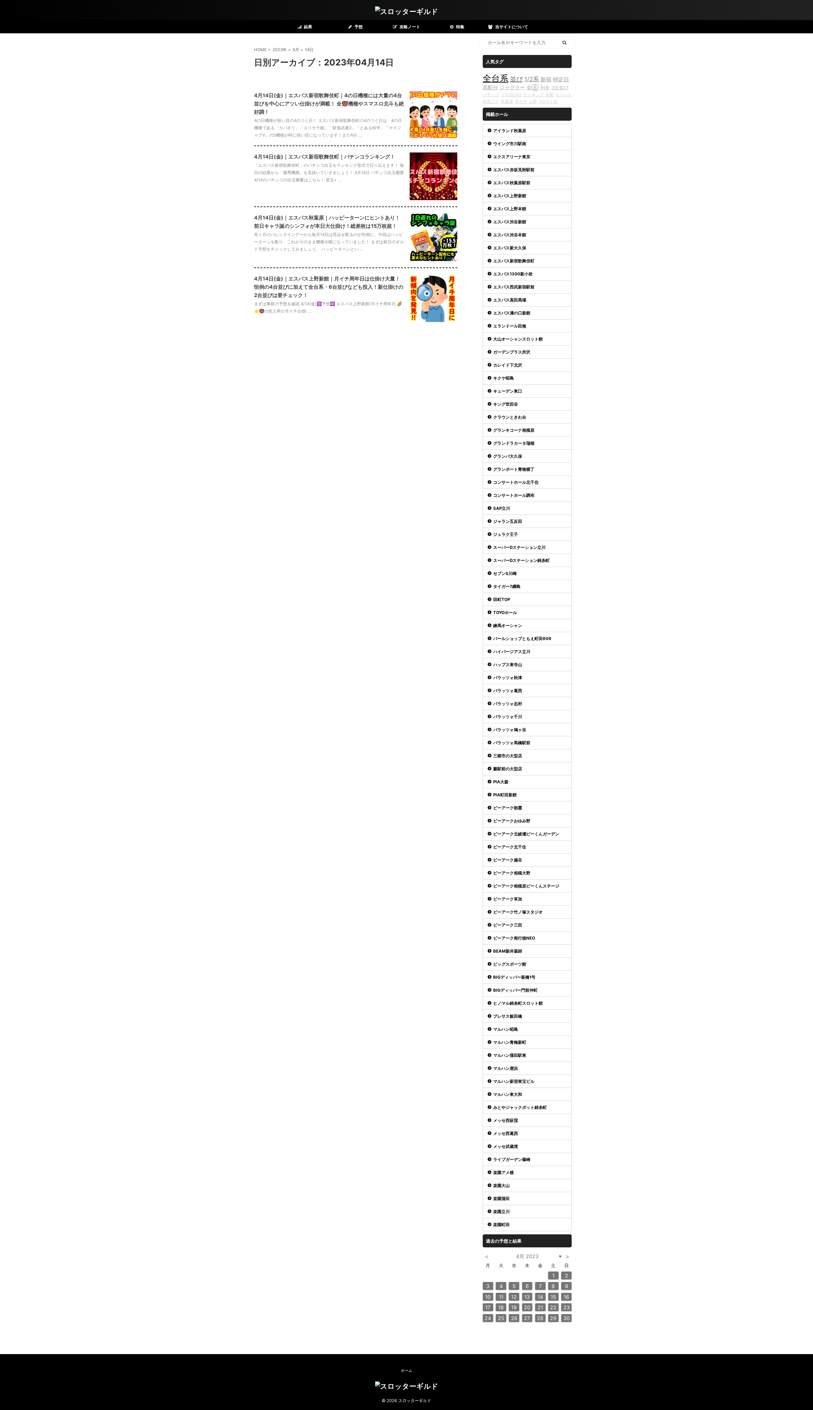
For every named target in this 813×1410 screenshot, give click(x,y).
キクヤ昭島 (503, 378)
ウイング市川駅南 (509, 143)
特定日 (561, 79)
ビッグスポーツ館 (509, 964)
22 (553, 1307)
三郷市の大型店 (507, 755)
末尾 (549, 94)
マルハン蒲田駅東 (509, 1055)
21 (540, 1307)
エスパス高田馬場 (509, 299)
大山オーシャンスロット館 (518, 338)
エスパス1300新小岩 (513, 273)
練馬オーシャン (507, 625)
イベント (563, 94)
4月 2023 (527, 1256)
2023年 (279, 49)
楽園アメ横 (503, 1172)
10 (488, 1297)
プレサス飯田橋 (507, 1016)
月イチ (521, 101)
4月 (295, 49)
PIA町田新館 (505, 794)
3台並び (559, 88)
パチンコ (491, 94)
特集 (459, 26)
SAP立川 (501, 508)
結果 (307, 26)
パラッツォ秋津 (507, 677)
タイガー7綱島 (507, 586)
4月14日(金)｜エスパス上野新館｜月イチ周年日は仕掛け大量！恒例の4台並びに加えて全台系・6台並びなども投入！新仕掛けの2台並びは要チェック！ (328, 286)
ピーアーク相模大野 (511, 872)
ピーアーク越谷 (507, 859)
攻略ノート (409, 26)
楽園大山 (501, 1185)
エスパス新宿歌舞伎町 (513, 260)
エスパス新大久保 (509, 247)
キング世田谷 (505, 404)
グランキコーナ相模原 (513, 430)
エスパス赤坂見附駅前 (513, 169)
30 (566, 1318)
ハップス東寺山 (507, 664)
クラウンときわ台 (509, 417)
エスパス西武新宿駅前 (513, 286)
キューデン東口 (507, 391)
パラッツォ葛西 (507, 690)
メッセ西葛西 (505, 1133)
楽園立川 (501, 1211)
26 (514, 1318)
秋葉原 (507, 101)
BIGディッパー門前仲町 (515, 990)
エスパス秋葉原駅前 (511, 182)
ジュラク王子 (505, 534)
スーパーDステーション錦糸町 (521, 560)
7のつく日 (548, 101)
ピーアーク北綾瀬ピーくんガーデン (526, 833)
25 (501, 1318)
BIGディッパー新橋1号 (514, 977)
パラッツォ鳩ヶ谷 (509, 729)
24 (488, 1318)
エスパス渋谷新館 (509, 221)
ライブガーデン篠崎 (511, 1159)
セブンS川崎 (505, 573)
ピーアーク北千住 (509, 846)
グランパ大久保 (507, 456)
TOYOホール (505, 612)
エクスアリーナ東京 (511, 156)
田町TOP (501, 599)
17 (487, 1307)
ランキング (533, 94)
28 (540, 1318)
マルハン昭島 (505, 1029)
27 (527, 1318)
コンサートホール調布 (513, 495)
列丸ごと (491, 101)
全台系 (495, 78)
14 (540, 1297)
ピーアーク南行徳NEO (514, 938)
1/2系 (531, 79)
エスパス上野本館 (509, 208)
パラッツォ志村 (507, 703)
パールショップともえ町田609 (522, 638)
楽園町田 (501, 1224)
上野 (533, 101)
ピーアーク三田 (507, 925)
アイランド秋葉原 (509, 130)
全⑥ (533, 87)
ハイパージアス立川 (511, 651)
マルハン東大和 (507, 1094)
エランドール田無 (509, 325)
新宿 (546, 79)
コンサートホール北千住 (516, 482)
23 (566, 1307)
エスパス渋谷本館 (509, 234)
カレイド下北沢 (507, 365)
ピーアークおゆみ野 (511, 820)
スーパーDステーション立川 (519, 547)
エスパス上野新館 (509, 195)
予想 (358, 26)
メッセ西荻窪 (505, 1120)
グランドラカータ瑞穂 (513, 443)
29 (553, 1318)
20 (527, 1307)
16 (566, 1297)
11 (501, 1297)
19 (514, 1307)
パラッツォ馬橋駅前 (511, 742)
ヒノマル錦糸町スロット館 (518, 1003)
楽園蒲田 (501, 1198)
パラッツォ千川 (507, 716)
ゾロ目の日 (511, 94)
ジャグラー (512, 87)
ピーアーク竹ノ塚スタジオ (518, 911)
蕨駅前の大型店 (507, 768)
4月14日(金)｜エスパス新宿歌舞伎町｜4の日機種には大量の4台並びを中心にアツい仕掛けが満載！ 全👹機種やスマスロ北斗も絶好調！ (329, 103)
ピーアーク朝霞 (507, 807)
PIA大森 (500, 781)
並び (516, 79)
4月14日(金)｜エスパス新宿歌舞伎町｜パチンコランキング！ (324, 156)
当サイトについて (511, 26)
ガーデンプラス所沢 (511, 351)
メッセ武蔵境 (505, 1146)
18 (501, 1307)
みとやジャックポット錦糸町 (520, 1107)
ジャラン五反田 (507, 521)
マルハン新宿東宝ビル (513, 1081)
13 (527, 1297)
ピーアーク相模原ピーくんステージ (526, 885)
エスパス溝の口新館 (511, 312)
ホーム (406, 1370)
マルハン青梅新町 (509, 1042)
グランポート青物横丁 (513, 469)
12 (514, 1297)
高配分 (490, 87)
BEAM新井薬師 (507, 951)
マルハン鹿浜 (505, 1068)
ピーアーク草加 (507, 898)
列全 (545, 88)
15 (553, 1297)
